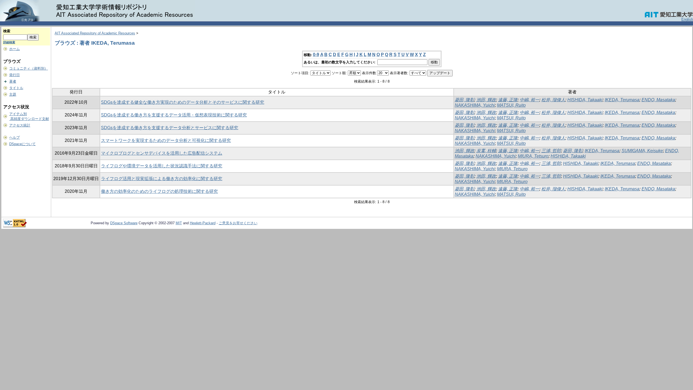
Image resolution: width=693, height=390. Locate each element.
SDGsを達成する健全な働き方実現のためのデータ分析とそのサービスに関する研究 (182, 102)
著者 (12, 81)
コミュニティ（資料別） (28, 68)
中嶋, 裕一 (529, 100)
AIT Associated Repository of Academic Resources (95, 33)
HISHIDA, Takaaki (585, 100)
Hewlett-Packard (202, 223)
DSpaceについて (22, 144)
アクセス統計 (19, 125)
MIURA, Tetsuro (533, 156)
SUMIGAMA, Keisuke (642, 150)
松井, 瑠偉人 (553, 100)
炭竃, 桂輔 (486, 150)
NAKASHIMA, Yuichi (475, 105)
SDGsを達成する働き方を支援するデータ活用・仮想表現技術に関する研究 (174, 115)
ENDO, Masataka (658, 100)
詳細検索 (9, 42)
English (687, 19)
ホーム (14, 49)
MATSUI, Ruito (511, 105)
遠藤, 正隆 (508, 100)
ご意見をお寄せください (238, 223)
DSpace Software (124, 223)
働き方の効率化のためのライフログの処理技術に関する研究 (159, 191)
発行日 (14, 75)
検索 (6, 31)
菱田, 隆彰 (464, 100)
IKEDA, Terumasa (622, 100)
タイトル (16, 88)
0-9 (316, 54)
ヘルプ (14, 137)
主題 (12, 94)
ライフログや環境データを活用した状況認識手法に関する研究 (161, 166)
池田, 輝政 (486, 100)
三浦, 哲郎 (551, 150)
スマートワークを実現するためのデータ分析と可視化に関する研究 (166, 140)
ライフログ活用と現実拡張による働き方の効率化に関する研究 (161, 178)
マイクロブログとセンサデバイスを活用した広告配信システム (161, 153)
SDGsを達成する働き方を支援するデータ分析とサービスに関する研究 (169, 127)
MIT (179, 223)
